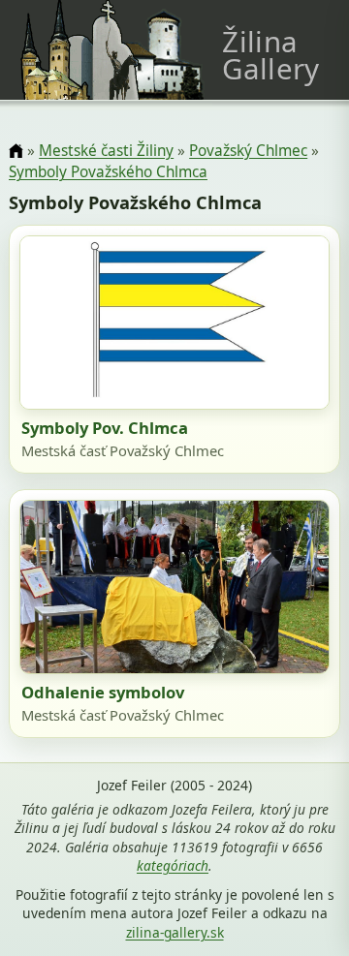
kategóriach (172, 865)
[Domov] (16, 151)
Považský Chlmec (248, 150)
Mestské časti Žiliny (106, 150)
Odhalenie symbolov (102, 692)
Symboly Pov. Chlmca (104, 427)
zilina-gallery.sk (175, 932)
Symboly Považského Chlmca (108, 172)
